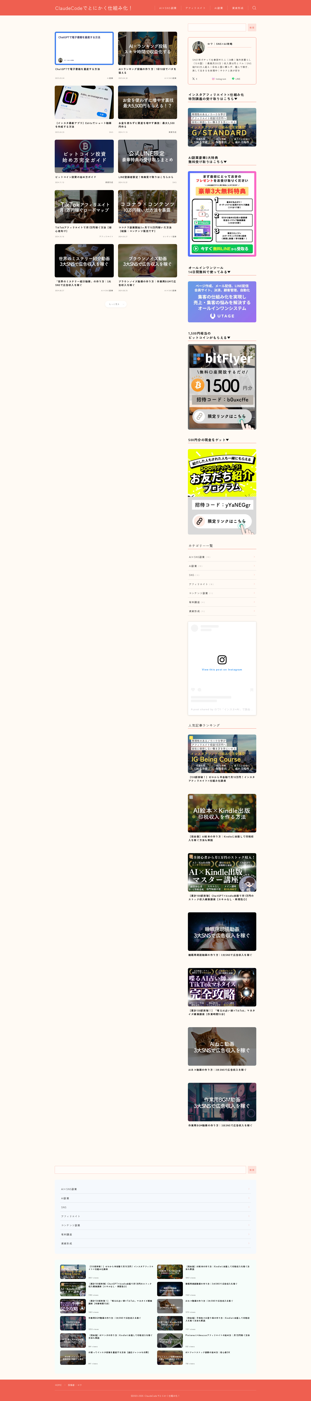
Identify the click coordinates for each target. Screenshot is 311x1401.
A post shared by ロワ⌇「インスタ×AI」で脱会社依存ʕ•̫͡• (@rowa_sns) (236, 709)
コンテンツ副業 (200, 593)
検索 (252, 27)
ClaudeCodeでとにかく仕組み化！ (94, 8)
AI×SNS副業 (168, 8)
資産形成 (238, 8)
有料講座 (196, 602)
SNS (193, 575)
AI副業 (219, 8)
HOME (58, 1384)
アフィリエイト (195, 8)
